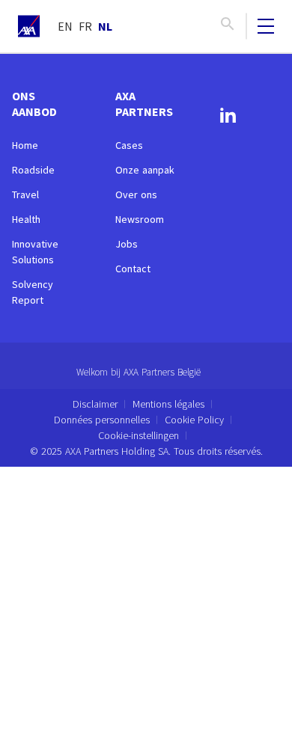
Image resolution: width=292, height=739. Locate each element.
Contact (132, 268)
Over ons (136, 194)
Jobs (126, 244)
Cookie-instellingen (138, 435)
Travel (25, 194)
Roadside (33, 170)
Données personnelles (102, 419)
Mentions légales (168, 404)
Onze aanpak (144, 170)
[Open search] (228, 26)
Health (26, 219)
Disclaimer (95, 404)
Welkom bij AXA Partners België (138, 372)
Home (25, 145)
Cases (129, 145)
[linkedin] (228, 117)
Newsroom (139, 219)
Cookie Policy (194, 419)
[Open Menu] (266, 26)
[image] (29, 26)
